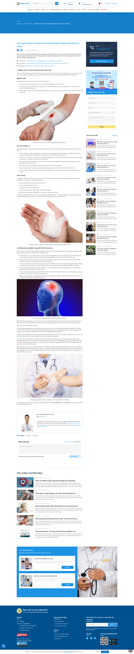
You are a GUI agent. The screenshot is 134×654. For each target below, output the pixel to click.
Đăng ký (107, 3)
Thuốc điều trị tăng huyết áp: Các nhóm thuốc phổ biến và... (55, 493)
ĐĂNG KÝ (112, 624)
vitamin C (25, 157)
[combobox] (102, 112)
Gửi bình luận (73, 456)
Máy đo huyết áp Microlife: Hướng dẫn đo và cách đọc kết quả (56, 506)
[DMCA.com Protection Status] (22, 644)
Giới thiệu (37, 9)
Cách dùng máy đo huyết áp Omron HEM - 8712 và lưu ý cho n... (56, 519)
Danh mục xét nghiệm (93, 9)
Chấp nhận (105, 651)
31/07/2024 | (43, 63)
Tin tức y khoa (28, 23)
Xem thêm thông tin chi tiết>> (74, 423)
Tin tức (78, 9)
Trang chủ (19, 23)
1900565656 (21, 621)
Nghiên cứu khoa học (69, 9)
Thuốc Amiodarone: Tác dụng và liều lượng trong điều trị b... (56, 531)
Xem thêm (114, 135)
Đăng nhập (114, 3)
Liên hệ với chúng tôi (101, 61)
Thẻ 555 (84, 9)
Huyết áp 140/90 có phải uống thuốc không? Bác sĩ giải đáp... (55, 481)
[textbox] (101, 112)
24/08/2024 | (37, 66)
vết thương (35, 435)
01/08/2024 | (41, 61)
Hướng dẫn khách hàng (55, 9)
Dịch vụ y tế (44, 9)
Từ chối (98, 651)
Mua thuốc (104, 9)
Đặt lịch (68, 567)
